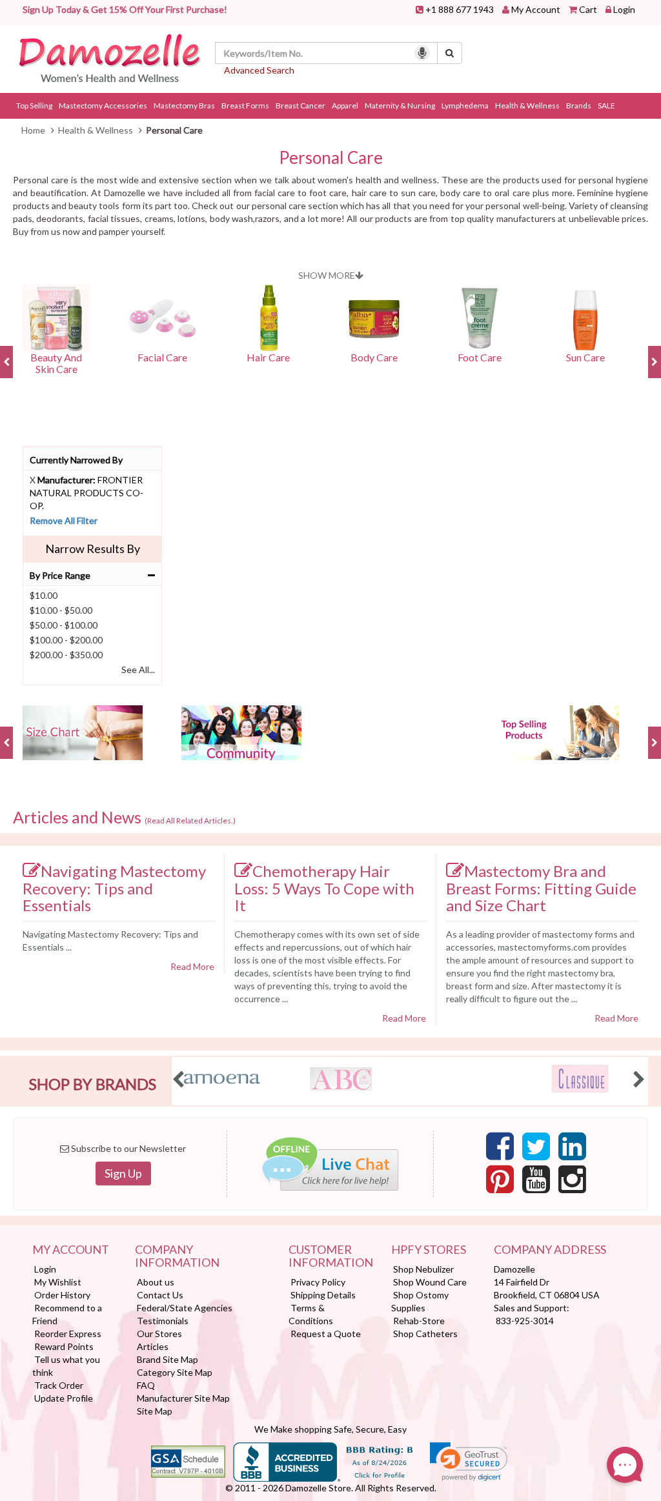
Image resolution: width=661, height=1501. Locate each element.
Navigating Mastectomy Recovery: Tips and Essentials (114, 887)
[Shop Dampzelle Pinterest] (500, 1182)
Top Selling (34, 105)
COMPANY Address (550, 1250)
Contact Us (160, 1294)
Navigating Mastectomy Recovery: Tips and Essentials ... (110, 940)
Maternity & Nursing (400, 105)
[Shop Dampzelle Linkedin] (572, 1150)
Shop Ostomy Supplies (420, 1301)
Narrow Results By (92, 548)
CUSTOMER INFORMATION (330, 1256)
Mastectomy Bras (184, 105)
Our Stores (159, 1333)
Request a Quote (325, 1333)
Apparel (345, 105)
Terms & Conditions (311, 1314)
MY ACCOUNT (70, 1250)
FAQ (146, 1385)
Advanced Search (259, 70)
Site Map (154, 1410)
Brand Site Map (167, 1359)
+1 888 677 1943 (459, 9)
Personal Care (331, 157)
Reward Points (64, 1346)
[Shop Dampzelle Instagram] (572, 1182)
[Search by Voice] (422, 53)
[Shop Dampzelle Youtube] (536, 1182)
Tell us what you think (66, 1366)
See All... (138, 669)
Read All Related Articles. (190, 820)
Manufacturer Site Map (183, 1398)
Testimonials (162, 1320)
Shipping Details (323, 1294)
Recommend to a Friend (67, 1314)
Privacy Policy (317, 1281)
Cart (588, 9)
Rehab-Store (419, 1320)
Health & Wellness (527, 105)
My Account (535, 9)
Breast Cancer (300, 105)
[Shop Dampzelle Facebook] (500, 1150)
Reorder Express (67, 1333)
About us (155, 1281)
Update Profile (63, 1398)
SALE (606, 105)
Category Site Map (174, 1372)
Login (624, 9)
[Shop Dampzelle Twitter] (536, 1150)
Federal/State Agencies (184, 1307)
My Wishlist (57, 1281)
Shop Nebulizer (423, 1269)
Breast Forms (245, 105)
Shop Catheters (425, 1333)
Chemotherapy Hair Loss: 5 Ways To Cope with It (324, 887)
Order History (62, 1294)
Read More (192, 966)
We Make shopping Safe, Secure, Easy (330, 1429)
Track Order (58, 1385)
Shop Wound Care (430, 1281)
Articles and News (124, 818)
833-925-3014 (525, 1320)
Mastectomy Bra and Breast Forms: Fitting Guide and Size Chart (541, 887)
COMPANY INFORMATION (177, 1256)
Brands (578, 105)
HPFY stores (428, 1250)
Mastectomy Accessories (103, 105)
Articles (152, 1346)
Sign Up (123, 1173)
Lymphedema (465, 105)
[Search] (449, 53)
